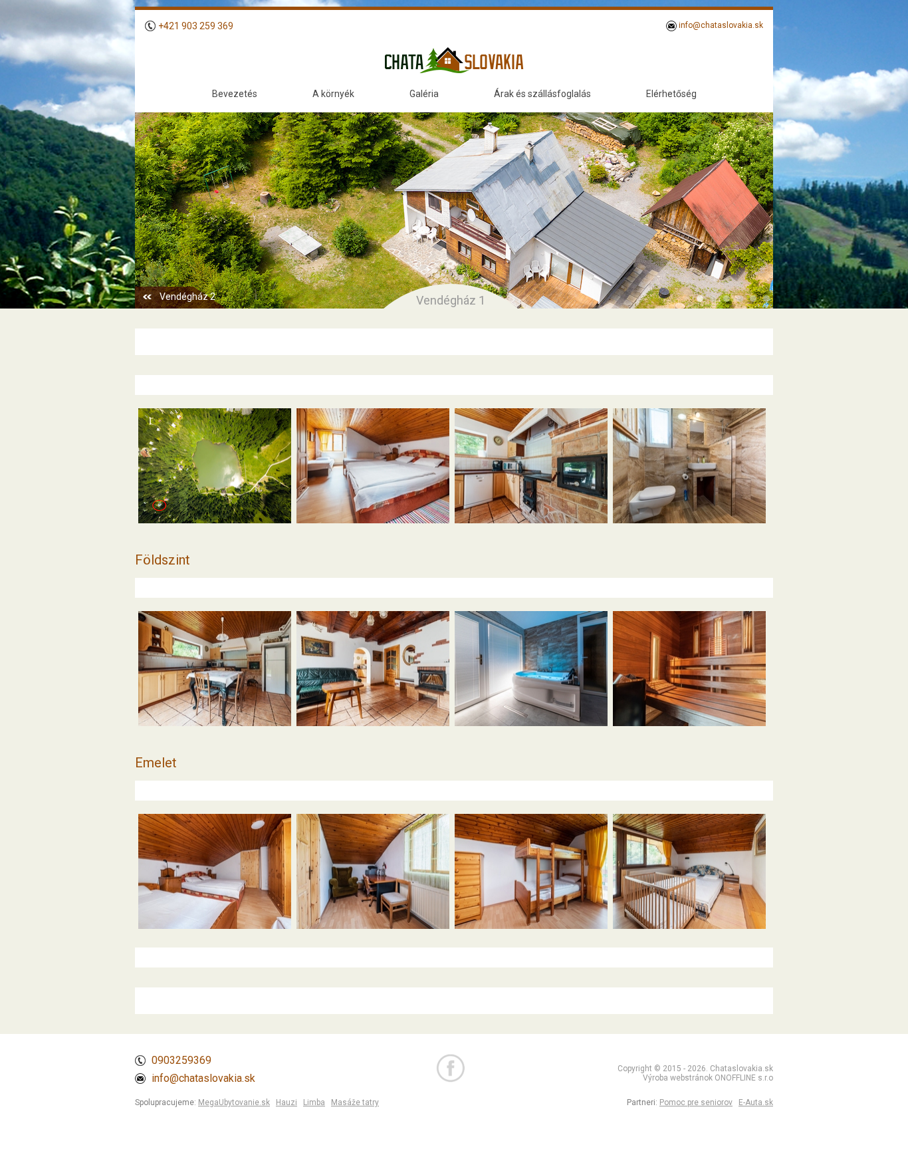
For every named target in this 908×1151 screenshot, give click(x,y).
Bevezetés (234, 93)
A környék (333, 93)
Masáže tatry (355, 1102)
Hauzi (286, 1102)
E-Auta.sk (755, 1102)
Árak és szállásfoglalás (542, 93)
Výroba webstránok (678, 1078)
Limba (314, 1102)
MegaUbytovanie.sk (234, 1102)
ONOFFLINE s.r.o (744, 1078)
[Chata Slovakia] (213, 523)
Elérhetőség (671, 93)
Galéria (424, 93)
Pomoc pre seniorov (696, 1102)
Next (755, 197)
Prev (152, 197)
